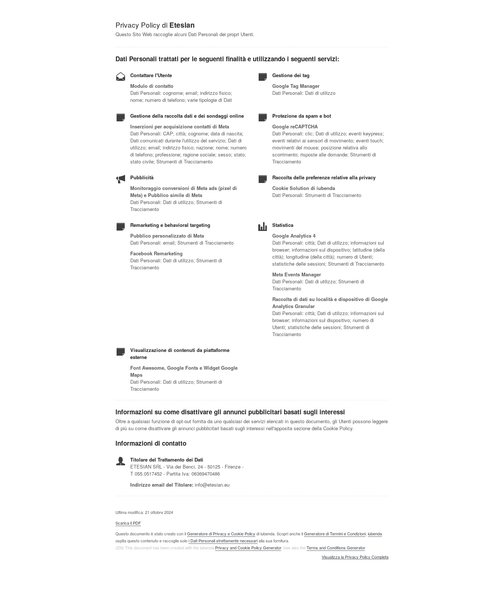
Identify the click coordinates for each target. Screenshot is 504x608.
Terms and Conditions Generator (336, 547)
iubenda (375, 533)
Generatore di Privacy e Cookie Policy (221, 533)
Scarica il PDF (128, 523)
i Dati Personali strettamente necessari (223, 540)
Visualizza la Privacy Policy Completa (355, 557)
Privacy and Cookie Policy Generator (248, 547)
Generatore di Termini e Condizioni (335, 533)
